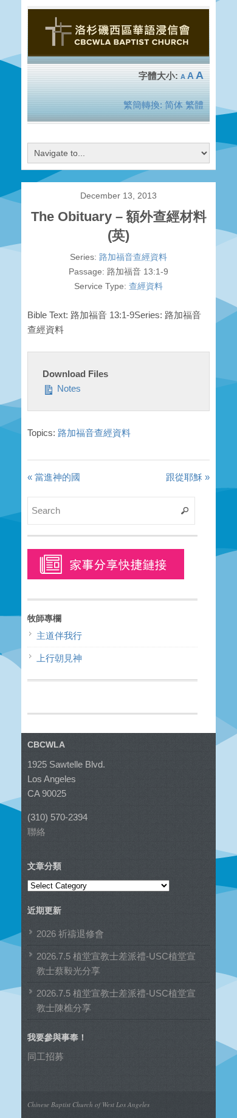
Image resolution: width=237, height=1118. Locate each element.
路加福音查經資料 (133, 257)
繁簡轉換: (142, 105)
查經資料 (146, 286)
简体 (174, 105)
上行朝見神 (59, 658)
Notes (68, 388)
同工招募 (45, 1056)
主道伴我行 (59, 635)
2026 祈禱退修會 (70, 934)
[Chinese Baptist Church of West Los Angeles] (118, 51)
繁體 (194, 105)
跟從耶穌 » (188, 477)
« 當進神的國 (53, 477)
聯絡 (36, 832)
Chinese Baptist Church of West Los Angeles (88, 1104)
